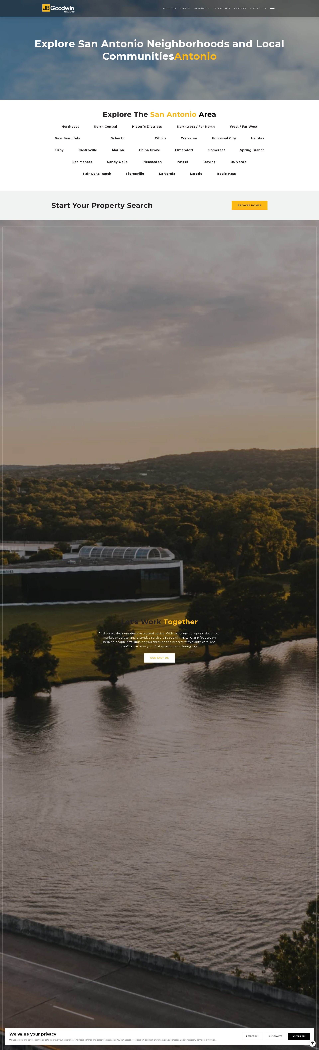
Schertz (117, 138)
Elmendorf (184, 150)
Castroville (88, 150)
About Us (169, 8)
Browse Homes (249, 205)
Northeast (70, 126)
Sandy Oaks (117, 162)
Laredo (196, 174)
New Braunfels (67, 138)
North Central (105, 126)
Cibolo (160, 138)
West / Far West (244, 126)
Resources (202, 8)
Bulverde (239, 162)
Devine (210, 162)
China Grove (149, 150)
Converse (189, 138)
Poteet (183, 162)
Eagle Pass (226, 174)
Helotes (257, 138)
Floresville (135, 174)
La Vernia (167, 174)
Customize (275, 1036)
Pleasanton (152, 162)
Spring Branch (252, 150)
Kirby (59, 150)
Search (185, 8)
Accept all (299, 1036)
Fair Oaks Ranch (97, 174)
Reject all (252, 1036)
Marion (118, 150)
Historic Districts (147, 126)
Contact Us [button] (159, 657)
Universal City (224, 138)
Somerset (216, 150)
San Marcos (82, 162)
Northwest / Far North (196, 126)
